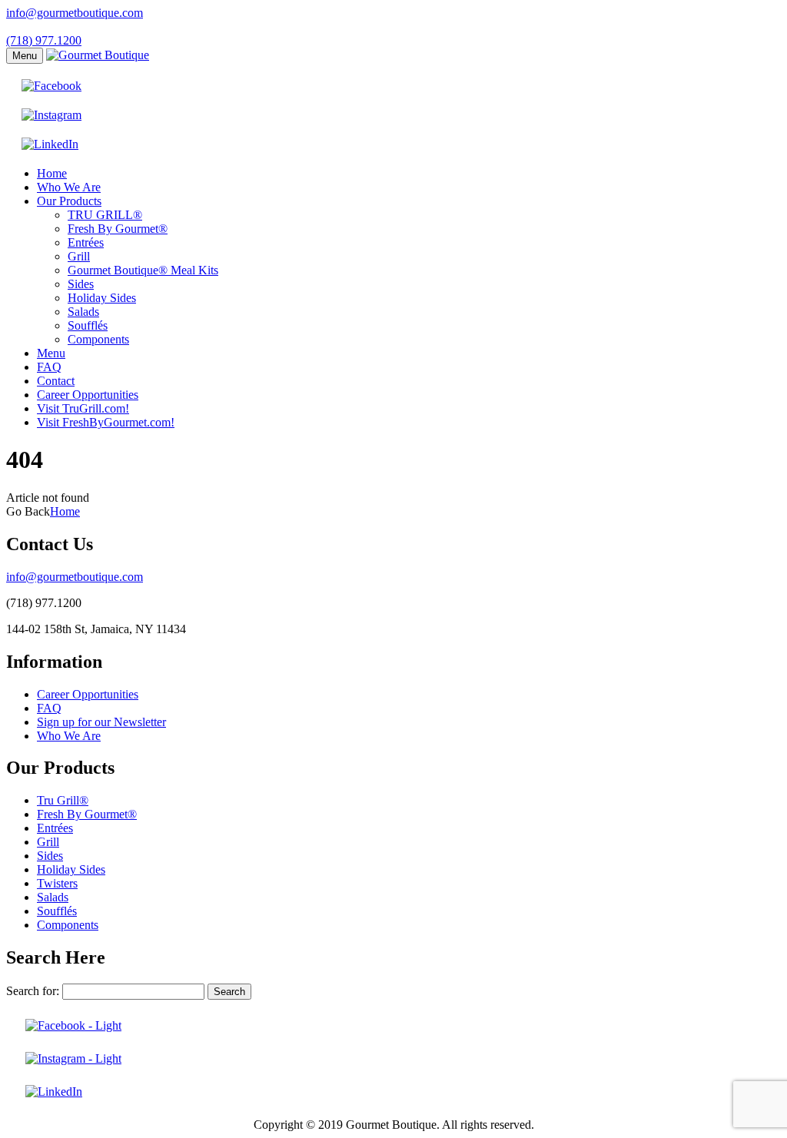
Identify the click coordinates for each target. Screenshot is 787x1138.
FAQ (49, 366)
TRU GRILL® (105, 214)
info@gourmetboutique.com (74, 12)
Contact (56, 380)
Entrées (86, 242)
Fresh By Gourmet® (118, 228)
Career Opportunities (87, 394)
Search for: (32, 990)
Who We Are (69, 187)
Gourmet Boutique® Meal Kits (143, 270)
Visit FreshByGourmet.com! (105, 422)
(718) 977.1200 (43, 40)
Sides (81, 283)
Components (98, 339)
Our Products (69, 200)
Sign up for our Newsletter (101, 721)
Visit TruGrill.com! (83, 408)
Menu (24, 55)
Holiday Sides (102, 297)
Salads (83, 311)
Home (52, 173)
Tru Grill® (62, 800)
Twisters (57, 883)
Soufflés (88, 325)
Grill (79, 256)
